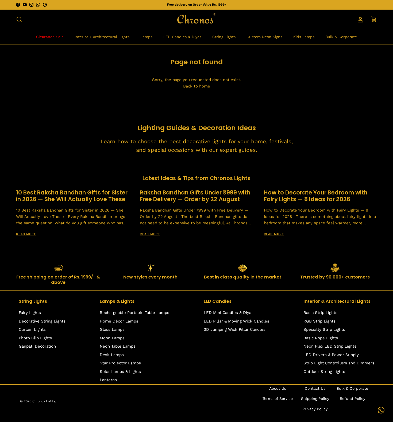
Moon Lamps (112, 338)
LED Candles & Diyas (182, 37)
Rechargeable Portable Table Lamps (134, 312)
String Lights (224, 37)
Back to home (196, 86)
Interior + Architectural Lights (102, 37)
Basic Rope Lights (320, 338)
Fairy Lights (30, 312)
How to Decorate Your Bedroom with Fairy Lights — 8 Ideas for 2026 (315, 196)
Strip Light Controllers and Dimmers (338, 363)
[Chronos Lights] (196, 19)
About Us (277, 388)
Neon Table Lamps (118, 346)
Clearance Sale (50, 37)
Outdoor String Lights (324, 371)
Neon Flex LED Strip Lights (329, 346)
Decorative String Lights (42, 321)
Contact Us (315, 388)
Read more (26, 234)
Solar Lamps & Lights (120, 371)
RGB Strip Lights (319, 321)
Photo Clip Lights (35, 338)
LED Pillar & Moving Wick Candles (236, 321)
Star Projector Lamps (120, 363)
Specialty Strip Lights (324, 329)
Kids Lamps (303, 37)
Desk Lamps (112, 354)
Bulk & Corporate (341, 37)
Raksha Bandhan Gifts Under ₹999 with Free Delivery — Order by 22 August (195, 196)
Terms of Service (278, 398)
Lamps (146, 37)
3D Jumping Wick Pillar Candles (234, 329)
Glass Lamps (112, 329)
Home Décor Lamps (119, 321)
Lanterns (108, 379)
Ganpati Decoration (37, 346)
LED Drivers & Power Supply (331, 354)
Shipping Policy (315, 398)
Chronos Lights (43, 401)
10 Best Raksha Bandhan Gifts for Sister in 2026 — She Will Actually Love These (72, 196)
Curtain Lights (32, 329)
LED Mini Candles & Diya (227, 312)
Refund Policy (352, 398)
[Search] (19, 19)
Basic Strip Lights (320, 312)
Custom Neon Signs (264, 37)
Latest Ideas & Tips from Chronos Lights (196, 178)
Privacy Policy (315, 409)
